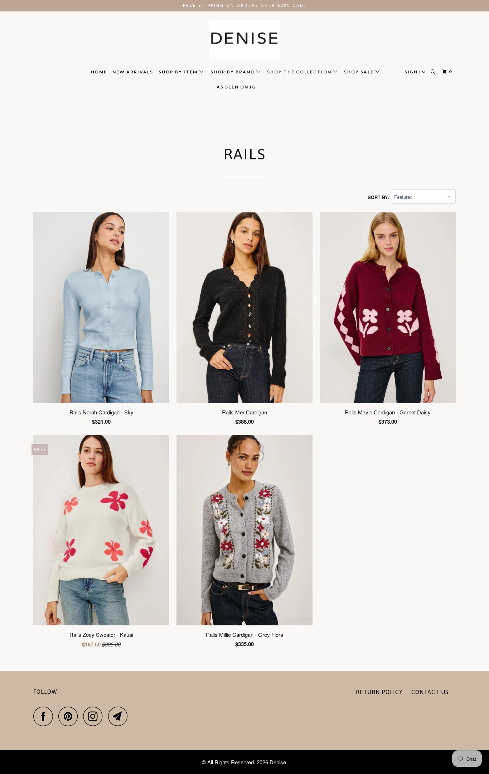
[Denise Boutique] (244, 40)
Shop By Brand (233, 71)
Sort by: (379, 196)
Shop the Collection (300, 71)
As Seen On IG (236, 87)
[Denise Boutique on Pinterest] (70, 716)
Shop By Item (179, 71)
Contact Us (430, 692)
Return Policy (379, 692)
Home (99, 71)
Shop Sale (359, 71)
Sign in (415, 71)
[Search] (433, 72)
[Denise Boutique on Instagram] (95, 716)
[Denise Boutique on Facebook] (45, 716)
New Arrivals (132, 71)
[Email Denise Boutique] (120, 716)
